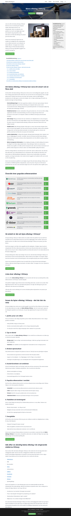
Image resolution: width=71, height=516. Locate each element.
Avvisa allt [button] (39, 513)
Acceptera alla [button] (32, 513)
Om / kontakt (56, 1)
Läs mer (45, 179)
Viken (8, 466)
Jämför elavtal (39, 13)
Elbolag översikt (32, 13)
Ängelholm (9, 474)
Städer (50, 1)
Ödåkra (9, 471)
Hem (46, 1)
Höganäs (9, 476)
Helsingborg (10, 459)
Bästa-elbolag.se (9, 1)
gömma (19, 58)
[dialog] (35, 512)
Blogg (62, 1)
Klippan (9, 479)
